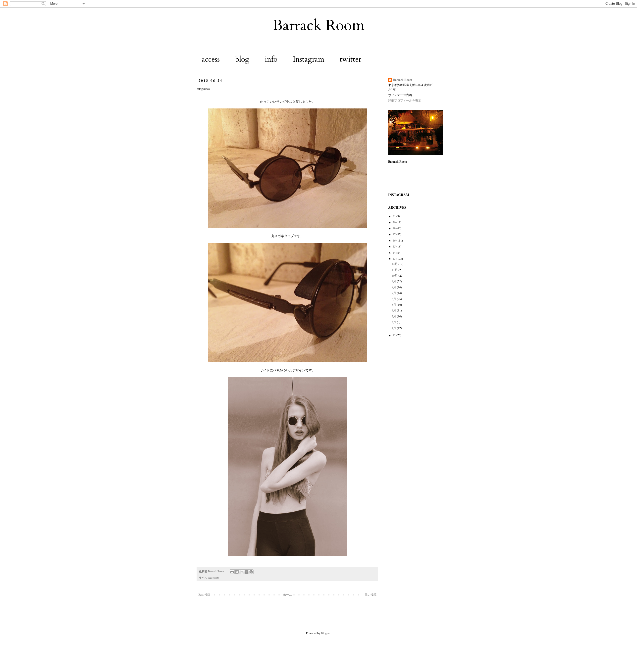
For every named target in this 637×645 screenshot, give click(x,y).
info (271, 59)
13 (394, 258)
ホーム (287, 594)
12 (394, 335)
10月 (395, 275)
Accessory (213, 577)
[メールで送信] (232, 571)
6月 (394, 299)
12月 (395, 264)
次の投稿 (204, 594)
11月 (395, 270)
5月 (394, 304)
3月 (394, 316)
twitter (350, 59)
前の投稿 (370, 594)
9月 (394, 281)
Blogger (325, 633)
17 (394, 234)
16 (394, 240)
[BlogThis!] (236, 571)
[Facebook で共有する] (246, 571)
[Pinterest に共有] (251, 571)
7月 (394, 293)
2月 (394, 322)
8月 (394, 287)
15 (394, 246)
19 (394, 228)
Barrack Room (318, 25)
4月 (394, 310)
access (211, 59)
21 (394, 216)
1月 (394, 328)
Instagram (308, 59)
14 (394, 252)
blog (242, 59)
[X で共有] (241, 571)
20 (394, 222)
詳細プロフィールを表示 (404, 100)
